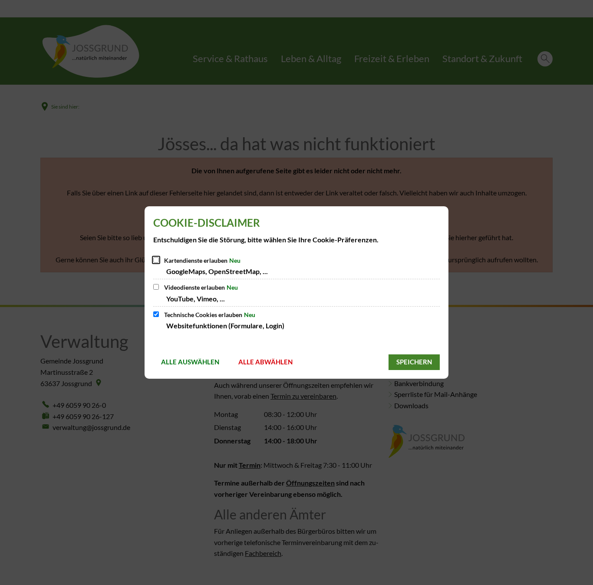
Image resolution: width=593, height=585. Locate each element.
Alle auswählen (190, 362)
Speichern (414, 362)
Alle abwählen (265, 362)
